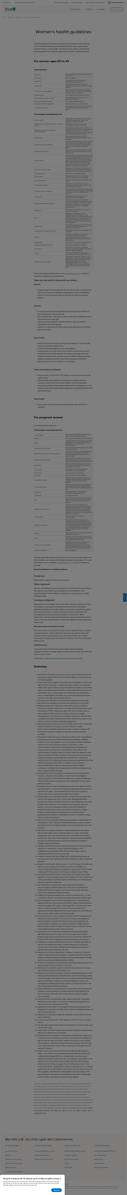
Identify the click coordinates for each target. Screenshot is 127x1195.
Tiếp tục (57, 1190)
